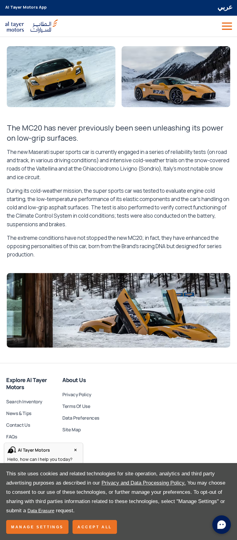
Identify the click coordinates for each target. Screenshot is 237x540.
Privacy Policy (76, 394)
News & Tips (18, 413)
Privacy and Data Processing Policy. (144, 483)
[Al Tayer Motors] (31, 26)
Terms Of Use (76, 406)
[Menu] (226, 26)
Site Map (71, 429)
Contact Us (18, 425)
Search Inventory (24, 401)
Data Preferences (80, 418)
